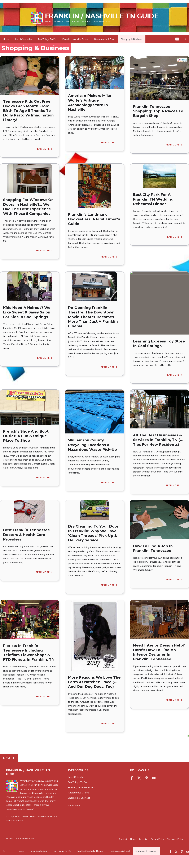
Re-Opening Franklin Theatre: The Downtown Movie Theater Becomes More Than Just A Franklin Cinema (93, 317)
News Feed (74, 805)
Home (6, 39)
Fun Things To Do (47, 39)
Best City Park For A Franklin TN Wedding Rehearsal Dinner (153, 199)
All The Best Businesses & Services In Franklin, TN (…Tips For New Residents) (158, 439)
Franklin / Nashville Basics (75, 39)
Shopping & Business (131, 39)
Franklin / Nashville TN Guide (101, 16)
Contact (123, 839)
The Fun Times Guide (31, 816)
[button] (185, 39)
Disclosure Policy (175, 839)
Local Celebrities (23, 39)
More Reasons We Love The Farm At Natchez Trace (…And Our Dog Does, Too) (94, 682)
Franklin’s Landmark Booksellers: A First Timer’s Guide (94, 219)
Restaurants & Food (104, 39)
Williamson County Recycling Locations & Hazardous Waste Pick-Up (92, 444)
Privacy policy (157, 839)
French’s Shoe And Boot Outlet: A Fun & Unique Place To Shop (26, 436)
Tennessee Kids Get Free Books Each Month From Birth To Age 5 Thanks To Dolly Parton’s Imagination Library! (28, 110)
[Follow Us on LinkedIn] (146, 778)
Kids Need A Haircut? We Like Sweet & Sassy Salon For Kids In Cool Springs (26, 312)
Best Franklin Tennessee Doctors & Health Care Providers (26, 534)
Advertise (143, 839)
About (133, 839)
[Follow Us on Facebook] (132, 778)
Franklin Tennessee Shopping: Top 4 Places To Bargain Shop (158, 111)
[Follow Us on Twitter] (139, 778)
